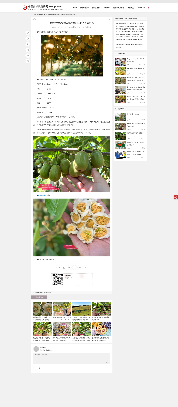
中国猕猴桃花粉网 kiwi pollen (45, 6)
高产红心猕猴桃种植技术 (135, 133)
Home (75, 8)
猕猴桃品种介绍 (118, 8)
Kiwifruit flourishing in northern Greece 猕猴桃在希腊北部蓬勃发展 (136, 99)
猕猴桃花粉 (96, 8)
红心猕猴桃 (42, 195)
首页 (35, 14)
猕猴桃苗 (131, 8)
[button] (148, 7)
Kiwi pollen (106, 8)
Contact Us (141, 8)
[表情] (107, 362)
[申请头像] (108, 348)
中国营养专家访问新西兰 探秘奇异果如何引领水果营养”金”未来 (81, 319)
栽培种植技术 (84, 8)
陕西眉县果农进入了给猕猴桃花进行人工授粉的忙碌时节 (41, 340)
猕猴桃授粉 (47, 292)
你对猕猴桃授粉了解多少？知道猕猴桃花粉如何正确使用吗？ (41, 319)
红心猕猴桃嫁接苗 (133, 114)
